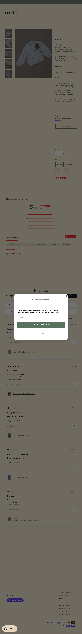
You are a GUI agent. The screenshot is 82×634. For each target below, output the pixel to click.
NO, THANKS (41, 333)
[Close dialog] (65, 296)
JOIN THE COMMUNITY (41, 325)
